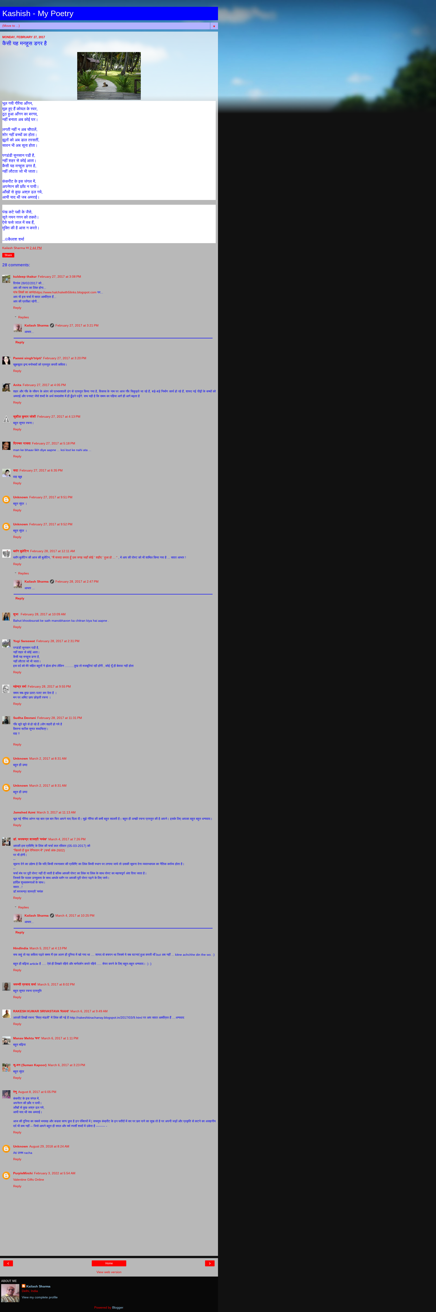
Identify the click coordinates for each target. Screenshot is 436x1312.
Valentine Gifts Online (28, 1179)
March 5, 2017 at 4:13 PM (48, 948)
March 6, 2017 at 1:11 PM (59, 1038)
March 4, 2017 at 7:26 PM (67, 839)
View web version (109, 1272)
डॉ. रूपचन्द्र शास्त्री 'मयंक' (30, 839)
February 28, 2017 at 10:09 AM (43, 614)
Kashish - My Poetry (38, 13)
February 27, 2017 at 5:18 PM (53, 443)
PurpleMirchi (23, 1173)
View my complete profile (40, 1297)
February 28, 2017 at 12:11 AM (52, 551)
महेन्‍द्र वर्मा (19, 686)
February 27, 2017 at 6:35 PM (41, 470)
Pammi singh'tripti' (27, 358)
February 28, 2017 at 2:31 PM (57, 641)
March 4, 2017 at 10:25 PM (74, 915)
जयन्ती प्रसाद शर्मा (24, 984)
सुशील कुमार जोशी (24, 416)
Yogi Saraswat (24, 641)
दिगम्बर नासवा (22, 443)
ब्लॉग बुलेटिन (21, 551)
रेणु (15, 1092)
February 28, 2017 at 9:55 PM (49, 686)
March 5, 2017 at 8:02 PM (56, 984)
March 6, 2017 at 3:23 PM (66, 1065)
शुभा (16, 614)
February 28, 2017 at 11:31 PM (59, 718)
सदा (15, 470)
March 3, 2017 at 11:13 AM (56, 812)
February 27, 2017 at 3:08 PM (59, 276)
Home (109, 1263)
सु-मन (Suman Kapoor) (30, 1065)
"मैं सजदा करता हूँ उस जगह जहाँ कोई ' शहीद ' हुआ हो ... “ (85, 557)
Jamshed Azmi (24, 812)
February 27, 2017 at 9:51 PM (50, 497)
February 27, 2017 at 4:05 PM (44, 385)
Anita (17, 385)
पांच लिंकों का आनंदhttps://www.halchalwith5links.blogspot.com (55, 292)
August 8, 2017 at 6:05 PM (37, 1092)
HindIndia (20, 948)
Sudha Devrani (24, 718)
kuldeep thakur (25, 276)
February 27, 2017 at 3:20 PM (64, 358)
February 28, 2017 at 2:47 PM (77, 581)
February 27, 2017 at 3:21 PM (77, 325)
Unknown (20, 497)
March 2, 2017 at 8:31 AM (48, 758)
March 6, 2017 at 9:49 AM (89, 1011)
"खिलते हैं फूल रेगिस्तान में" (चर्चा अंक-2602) (39, 850)
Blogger (117, 1307)
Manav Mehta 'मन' (26, 1038)
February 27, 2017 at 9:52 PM (50, 524)
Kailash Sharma (37, 325)
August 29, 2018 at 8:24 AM (49, 1146)
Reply (17, 307)
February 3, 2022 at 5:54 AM (54, 1173)
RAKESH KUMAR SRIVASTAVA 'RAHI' (41, 1011)
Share (8, 255)
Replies (23, 317)
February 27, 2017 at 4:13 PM (58, 416)
